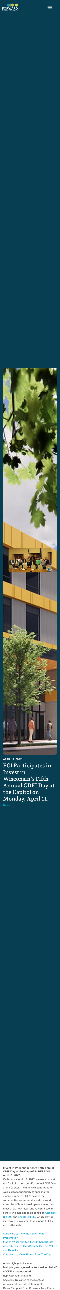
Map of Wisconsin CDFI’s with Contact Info (28, 1242)
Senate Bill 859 (27, 1217)
